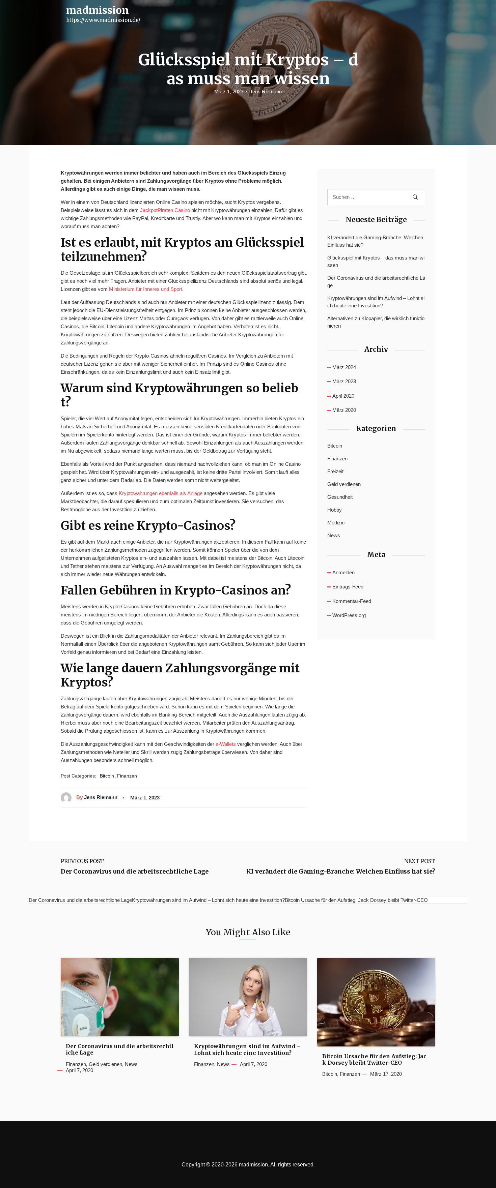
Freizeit (335, 471)
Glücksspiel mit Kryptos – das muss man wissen (375, 261)
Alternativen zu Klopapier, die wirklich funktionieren (375, 322)
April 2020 (343, 396)
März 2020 (344, 410)
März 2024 (344, 367)
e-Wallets (226, 744)
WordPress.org (349, 615)
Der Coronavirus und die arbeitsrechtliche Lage (376, 281)
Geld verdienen (344, 484)
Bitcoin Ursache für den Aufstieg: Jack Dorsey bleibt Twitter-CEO (374, 1059)
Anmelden (343, 572)
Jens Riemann (266, 91)
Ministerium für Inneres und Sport (145, 289)
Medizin (336, 522)
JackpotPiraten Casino (165, 210)
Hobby (334, 510)
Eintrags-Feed (347, 586)
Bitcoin (107, 776)
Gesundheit (340, 497)
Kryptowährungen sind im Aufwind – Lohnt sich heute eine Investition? (375, 302)
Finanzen (127, 776)
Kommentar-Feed (351, 601)
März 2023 (344, 381)
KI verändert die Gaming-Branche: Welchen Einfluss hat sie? (375, 241)
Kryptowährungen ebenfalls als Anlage (160, 493)
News (333, 535)
